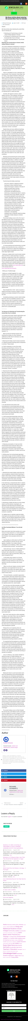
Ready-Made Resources (10, 945)
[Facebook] (21, 4)
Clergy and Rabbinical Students (14, 755)
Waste (19, 955)
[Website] (6, 750)
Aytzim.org (3, 1019)
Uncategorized (21, 762)
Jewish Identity (5, 943)
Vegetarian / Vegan (7, 763)
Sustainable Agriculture (16, 947)
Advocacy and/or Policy (13, 924)
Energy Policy (13, 936)
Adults (5, 924)
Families (12, 938)
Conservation (23, 930)
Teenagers (20, 949)
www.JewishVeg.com (18, 265)
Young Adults (14, 957)
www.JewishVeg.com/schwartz (9, 268)
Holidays (16, 940)
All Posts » (11, 794)
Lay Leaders (15, 943)
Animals (4, 755)
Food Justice (23, 758)
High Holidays (11, 940)
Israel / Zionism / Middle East (12, 941)
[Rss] (26, 4)
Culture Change (15, 932)
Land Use (10, 943)
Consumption (6, 757)
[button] (14, 10)
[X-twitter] (24, 4)
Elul (8, 758)
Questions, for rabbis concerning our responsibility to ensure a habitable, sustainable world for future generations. (13, 846)
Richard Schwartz (8, 743)
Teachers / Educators (13, 762)
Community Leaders (14, 930)
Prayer (21, 943)
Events (8, 938)
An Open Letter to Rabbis (9, 889)
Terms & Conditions (16, 1019)
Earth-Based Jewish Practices (15, 757)
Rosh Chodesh (6, 759)
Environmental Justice (15, 758)
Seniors (20, 945)
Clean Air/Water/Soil (11, 926)
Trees (23, 949)
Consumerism (5, 932)
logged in (10, 816)
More (11, 855)
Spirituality (12, 759)
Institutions (20, 940)
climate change (14, 747)
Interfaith (4, 941)
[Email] (4, 750)
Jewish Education (21, 941)
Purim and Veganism (8, 897)
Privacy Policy (9, 1019)
